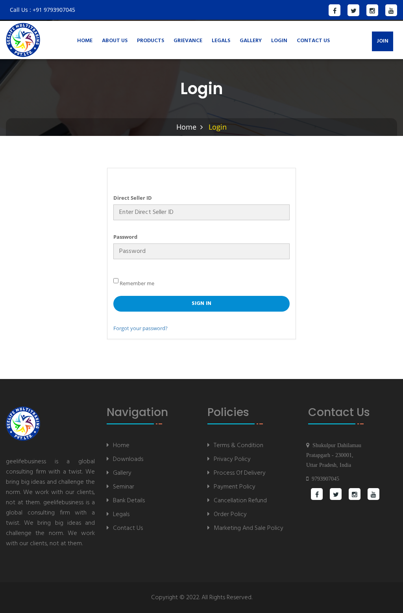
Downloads (128, 459)
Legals (221, 40)
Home (84, 40)
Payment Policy (234, 487)
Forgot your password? (140, 328)
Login (279, 40)
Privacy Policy (232, 459)
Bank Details (129, 500)
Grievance (188, 40)
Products (150, 40)
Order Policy (230, 514)
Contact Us (128, 528)
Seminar (123, 487)
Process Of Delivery (240, 473)
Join (382, 41)
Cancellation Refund (240, 500)
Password (125, 236)
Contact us (313, 40)
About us (115, 40)
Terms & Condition (238, 445)
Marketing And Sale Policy (248, 528)
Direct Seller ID (132, 197)
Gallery (251, 40)
